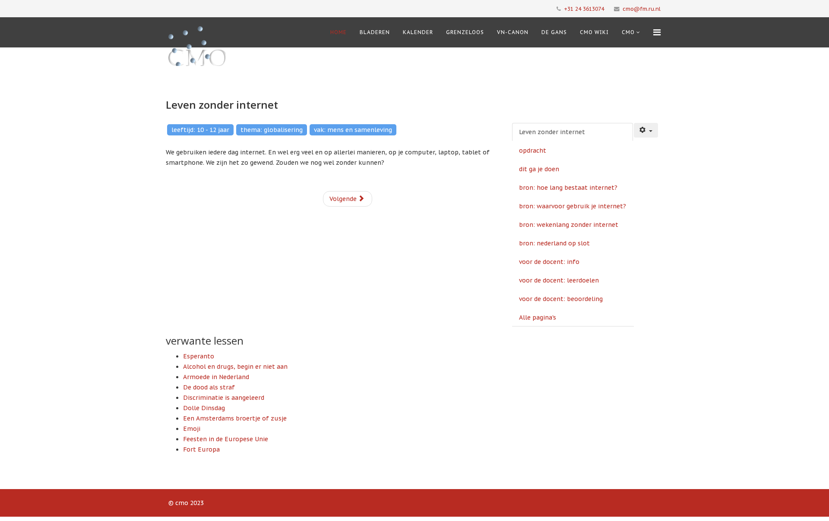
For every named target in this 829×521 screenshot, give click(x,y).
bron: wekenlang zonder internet (568, 225)
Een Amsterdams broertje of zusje (235, 418)
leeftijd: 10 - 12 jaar (200, 130)
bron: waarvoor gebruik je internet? (572, 206)
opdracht (532, 150)
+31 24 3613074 (584, 8)
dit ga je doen (539, 169)
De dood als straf (209, 387)
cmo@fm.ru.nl (642, 8)
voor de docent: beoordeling (561, 299)
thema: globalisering (271, 130)
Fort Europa (201, 449)
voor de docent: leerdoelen (559, 280)
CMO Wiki (594, 32)
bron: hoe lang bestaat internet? (568, 187)
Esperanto (198, 356)
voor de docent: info (549, 262)
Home (338, 32)
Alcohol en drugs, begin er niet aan (235, 366)
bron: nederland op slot (554, 243)
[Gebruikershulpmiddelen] (646, 130)
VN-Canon (512, 32)
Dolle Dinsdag (204, 408)
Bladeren (375, 32)
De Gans (554, 32)
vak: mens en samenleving (353, 130)
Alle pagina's (537, 317)
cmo (628, 32)
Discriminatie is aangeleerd (223, 398)
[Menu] (657, 32)
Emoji (191, 429)
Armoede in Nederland (216, 377)
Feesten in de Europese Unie (225, 439)
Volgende (343, 199)
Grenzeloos (465, 32)
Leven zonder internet (552, 132)
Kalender (418, 32)
